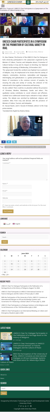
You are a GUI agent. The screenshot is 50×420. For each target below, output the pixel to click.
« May (3, 274)
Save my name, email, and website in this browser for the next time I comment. (24, 206)
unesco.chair (8, 52)
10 (11, 264)
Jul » (7, 274)
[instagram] (28, 406)
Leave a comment (10, 53)
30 (5, 272)
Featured (10, 8)
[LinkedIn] (23, 406)
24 (11, 269)
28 (38, 269)
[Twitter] (21, 406)
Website (5, 198)
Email (5, 191)
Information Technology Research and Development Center (29, 401)
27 (32, 269)
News (35, 52)
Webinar (40, 52)
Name (5, 183)
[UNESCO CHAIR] (25, 2)
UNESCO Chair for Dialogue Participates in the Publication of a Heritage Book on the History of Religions (30, 335)
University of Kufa (25, 403)
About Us (3, 375)
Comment (6, 163)
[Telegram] (31, 406)
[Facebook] (19, 406)
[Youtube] (26, 406)
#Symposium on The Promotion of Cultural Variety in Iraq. (25, 147)
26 (25, 269)
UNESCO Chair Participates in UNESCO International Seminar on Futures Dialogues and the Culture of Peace (28, 346)
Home (4, 8)
